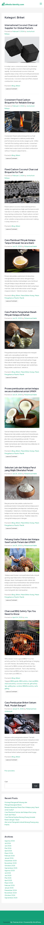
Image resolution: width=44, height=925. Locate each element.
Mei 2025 (8, 878)
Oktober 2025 (10, 865)
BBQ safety (23, 681)
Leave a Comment (11, 89)
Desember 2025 (11, 860)
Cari (6, 782)
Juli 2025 (8, 873)
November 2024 (11, 893)
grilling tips (12, 686)
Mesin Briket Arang (27, 295)
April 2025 (8, 880)
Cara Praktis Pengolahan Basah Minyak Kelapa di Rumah (20, 313)
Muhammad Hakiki (30, 246)
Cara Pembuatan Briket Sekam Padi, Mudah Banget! (20, 704)
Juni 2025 (8, 875)
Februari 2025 (10, 885)
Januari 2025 (9, 888)
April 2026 (8, 851)
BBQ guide (15, 681)
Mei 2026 (8, 848)
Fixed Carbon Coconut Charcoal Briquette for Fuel (21, 171)
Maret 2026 (9, 853)
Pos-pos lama (10, 771)
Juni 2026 (8, 846)
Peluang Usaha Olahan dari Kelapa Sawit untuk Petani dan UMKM (22, 540)
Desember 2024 (11, 890)
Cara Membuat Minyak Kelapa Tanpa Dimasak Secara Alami (20, 241)
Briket (18, 86)
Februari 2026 (10, 856)
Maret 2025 (9, 883)
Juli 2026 (8, 843)
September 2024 (11, 898)
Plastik (22, 298)
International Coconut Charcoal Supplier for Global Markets (21, 26)
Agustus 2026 (10, 841)
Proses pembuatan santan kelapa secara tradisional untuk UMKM (22, 390)
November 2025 (11, 863)
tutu (26, 617)
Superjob (6, 922)
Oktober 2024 (10, 895)
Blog (13, 86)
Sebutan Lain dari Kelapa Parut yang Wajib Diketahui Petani (20, 469)
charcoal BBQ (33, 681)
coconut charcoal (22, 683)
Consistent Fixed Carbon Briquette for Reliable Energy (20, 101)
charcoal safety (10, 683)
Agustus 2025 (10, 870)
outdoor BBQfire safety (25, 686)
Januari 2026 (9, 858)
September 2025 (11, 868)
